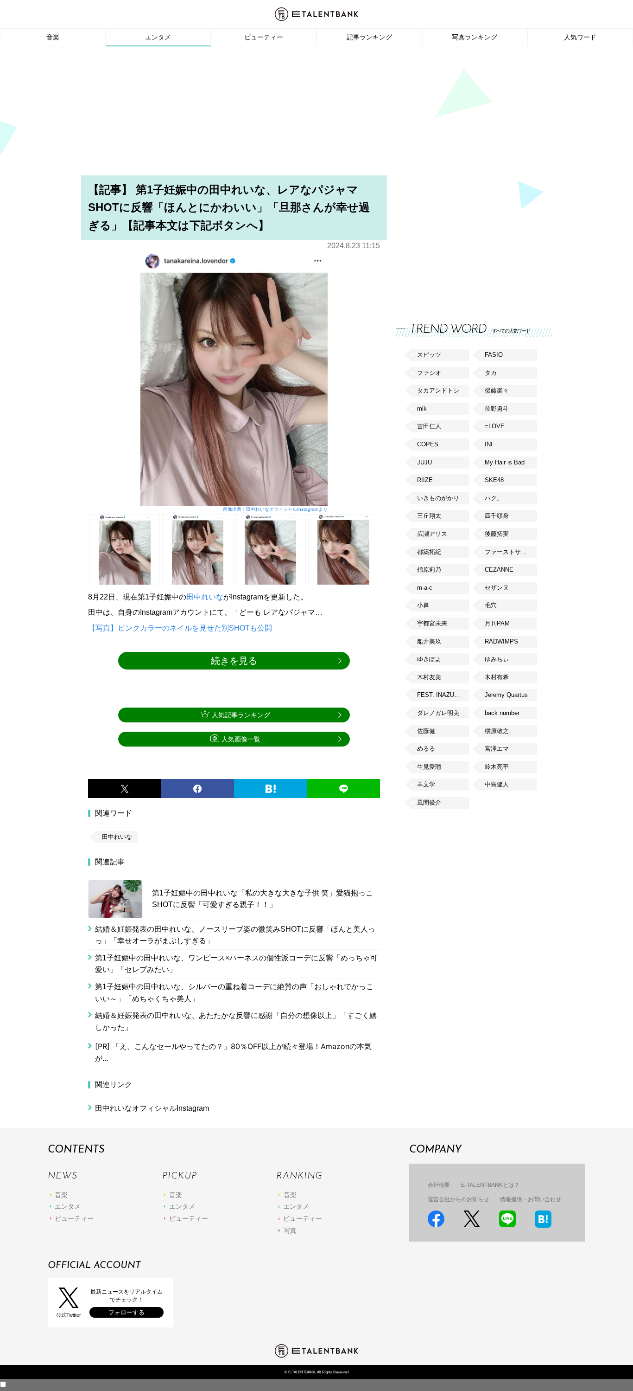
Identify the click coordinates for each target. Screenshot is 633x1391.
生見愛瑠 (429, 766)
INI (489, 444)
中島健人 (497, 784)
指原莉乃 (429, 569)
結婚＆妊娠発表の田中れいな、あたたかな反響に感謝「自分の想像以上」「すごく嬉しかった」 (236, 1021)
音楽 (52, 37)
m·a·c (424, 587)
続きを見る (234, 661)
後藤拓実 (497, 533)
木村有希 (497, 677)
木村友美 (429, 677)
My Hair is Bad (505, 462)
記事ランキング (369, 37)
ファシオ (429, 372)
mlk (422, 408)
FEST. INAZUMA (440, 694)
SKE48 (494, 480)
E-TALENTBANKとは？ (490, 1185)
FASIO (494, 354)
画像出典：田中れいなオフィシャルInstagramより (275, 509)
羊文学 (426, 784)
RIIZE (425, 480)
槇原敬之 (497, 731)
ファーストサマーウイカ (511, 551)
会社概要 (439, 1185)
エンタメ (158, 37)
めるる (426, 748)
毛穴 (491, 605)
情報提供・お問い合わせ (530, 1199)
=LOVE (495, 426)
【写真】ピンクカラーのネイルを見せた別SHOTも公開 (180, 628)
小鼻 (423, 605)
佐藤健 (426, 731)
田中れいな (204, 597)
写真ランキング (474, 37)
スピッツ (429, 354)
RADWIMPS (501, 641)
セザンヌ (497, 587)
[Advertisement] (316, 114)
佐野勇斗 (497, 408)
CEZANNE (499, 569)
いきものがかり (438, 498)
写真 (290, 1230)
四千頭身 (497, 515)
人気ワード (580, 37)
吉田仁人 (429, 426)
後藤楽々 (497, 390)
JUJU (424, 462)
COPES (427, 444)
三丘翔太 (429, 515)
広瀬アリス (432, 533)
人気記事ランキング (241, 715)
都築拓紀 (429, 551)
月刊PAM (497, 623)
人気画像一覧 (241, 739)
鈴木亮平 (497, 766)
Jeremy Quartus (506, 694)
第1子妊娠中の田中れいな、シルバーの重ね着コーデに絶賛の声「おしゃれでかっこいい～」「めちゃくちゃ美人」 (234, 993)
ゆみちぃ (497, 659)
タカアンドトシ (438, 390)
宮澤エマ (497, 748)
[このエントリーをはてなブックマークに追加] (270, 789)
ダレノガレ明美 (438, 712)
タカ (491, 372)
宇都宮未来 (432, 623)
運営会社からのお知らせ (458, 1199)
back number (502, 712)
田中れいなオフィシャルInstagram (152, 1108)
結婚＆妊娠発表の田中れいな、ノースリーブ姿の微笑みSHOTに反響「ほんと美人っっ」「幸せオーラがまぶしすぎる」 (235, 935)
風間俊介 (429, 802)
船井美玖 (429, 641)
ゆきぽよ (429, 659)
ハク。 (494, 498)
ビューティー (263, 37)
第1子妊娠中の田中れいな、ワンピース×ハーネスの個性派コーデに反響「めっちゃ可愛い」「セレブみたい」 (236, 964)
